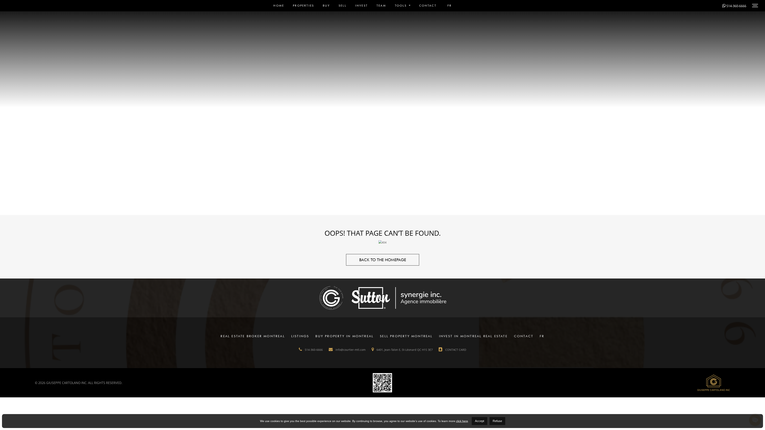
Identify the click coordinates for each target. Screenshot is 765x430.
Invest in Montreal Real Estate (473, 336)
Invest (361, 5)
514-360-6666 (736, 6)
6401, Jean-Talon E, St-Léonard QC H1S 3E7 (404, 350)
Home (278, 5)
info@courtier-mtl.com (350, 350)
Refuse (497, 421)
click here (462, 421)
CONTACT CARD (455, 350)
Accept (479, 421)
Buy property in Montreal (344, 336)
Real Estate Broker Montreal (253, 336)
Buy (326, 5)
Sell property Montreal (406, 336)
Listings (300, 336)
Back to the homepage (382, 259)
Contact (427, 5)
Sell (342, 5)
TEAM (381, 5)
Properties (303, 5)
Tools (401, 5)
